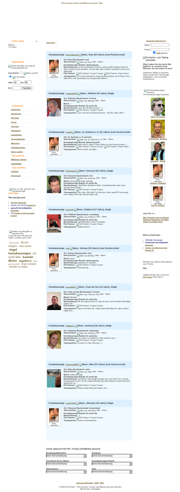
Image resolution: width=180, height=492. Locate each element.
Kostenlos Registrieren (156, 41)
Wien (145, 218)
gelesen (162, 53)
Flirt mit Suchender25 (85, 115)
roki (67, 248)
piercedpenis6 (72, 55)
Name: (148, 45)
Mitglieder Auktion (19, 159)
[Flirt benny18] (54, 233)
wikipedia (15, 211)
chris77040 (71, 403)
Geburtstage (16, 135)
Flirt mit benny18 (85, 229)
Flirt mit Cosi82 (86, 152)
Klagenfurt (155, 220)
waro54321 (71, 287)
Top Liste (15, 126)
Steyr (160, 222)
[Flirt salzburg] (158, 182)
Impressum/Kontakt (84, 483)
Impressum (16, 176)
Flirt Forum (147, 277)
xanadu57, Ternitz (157, 161)
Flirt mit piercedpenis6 (85, 81)
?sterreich (50, 43)
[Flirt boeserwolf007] (54, 388)
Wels (167, 220)
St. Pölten (154, 222)
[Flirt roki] (54, 272)
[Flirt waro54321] (54, 310)
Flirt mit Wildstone (85, 345)
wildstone (70, 326)
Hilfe (102, 483)
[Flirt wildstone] (54, 349)
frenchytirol (71, 171)
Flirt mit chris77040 (85, 423)
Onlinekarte (16, 114)
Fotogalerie (16, 131)
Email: (148, 50)
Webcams (15, 143)
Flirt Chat (15, 118)
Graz (158, 218)
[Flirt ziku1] (158, 115)
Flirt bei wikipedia (18, 203)
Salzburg (147, 220)
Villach (146, 222)
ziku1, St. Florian (158, 117)
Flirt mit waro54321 (85, 313)
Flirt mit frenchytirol (85, 197)
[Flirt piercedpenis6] (54, 78)
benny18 (69, 210)
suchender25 (71, 93)
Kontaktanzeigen (18, 148)
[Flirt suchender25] (54, 117)
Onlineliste (15, 110)
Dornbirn (151, 218)
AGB (158, 53)
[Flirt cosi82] (54, 155)
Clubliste (15, 171)
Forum (14, 122)
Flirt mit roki (86, 270)
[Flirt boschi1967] (158, 137)
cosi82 (69, 132)
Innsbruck (164, 218)
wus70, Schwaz (158, 205)
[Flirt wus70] (158, 204)
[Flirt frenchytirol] (54, 194)
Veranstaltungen (18, 139)
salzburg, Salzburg (158, 183)
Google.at (31, 205)
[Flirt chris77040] (54, 426)
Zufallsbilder (16, 164)
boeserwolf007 (72, 364)
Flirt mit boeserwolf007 (85, 390)
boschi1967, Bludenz (158, 139)
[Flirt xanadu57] (158, 159)
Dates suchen (17, 152)
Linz (162, 220)
